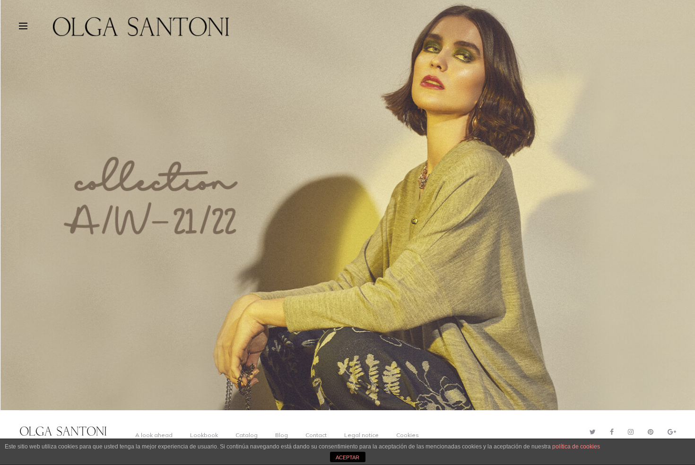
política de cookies (576, 446)
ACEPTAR (347, 457)
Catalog (246, 435)
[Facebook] (612, 432)
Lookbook (204, 435)
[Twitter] (593, 432)
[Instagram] (631, 432)
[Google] (672, 432)
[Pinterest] (650, 432)
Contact (316, 435)
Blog (281, 435)
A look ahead (154, 435)
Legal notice (361, 435)
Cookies (407, 435)
